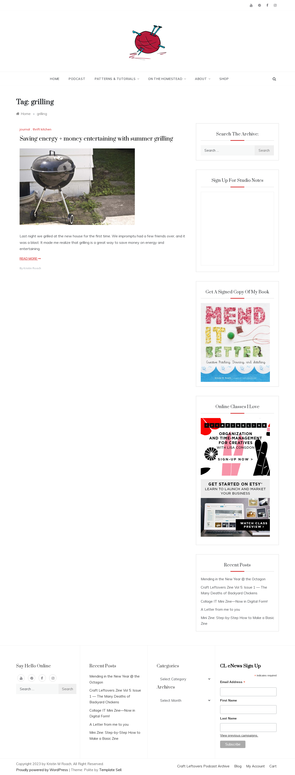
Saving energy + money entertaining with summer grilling (96, 139)
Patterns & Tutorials (115, 79)
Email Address (232, 682)
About (201, 79)
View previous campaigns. (239, 735)
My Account (255, 766)
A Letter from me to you (220, 609)
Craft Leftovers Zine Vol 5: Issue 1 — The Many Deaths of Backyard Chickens (115, 696)
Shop (224, 79)
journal (25, 129)
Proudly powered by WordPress (42, 770)
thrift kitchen (42, 129)
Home (54, 79)
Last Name (228, 718)
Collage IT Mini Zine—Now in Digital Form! (234, 601)
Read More (29, 258)
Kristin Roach (32, 268)
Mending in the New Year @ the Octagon (233, 579)
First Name (228, 700)
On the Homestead (165, 79)
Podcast (77, 79)
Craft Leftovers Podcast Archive (203, 766)
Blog (238, 766)
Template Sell (110, 770)
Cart (273, 766)
